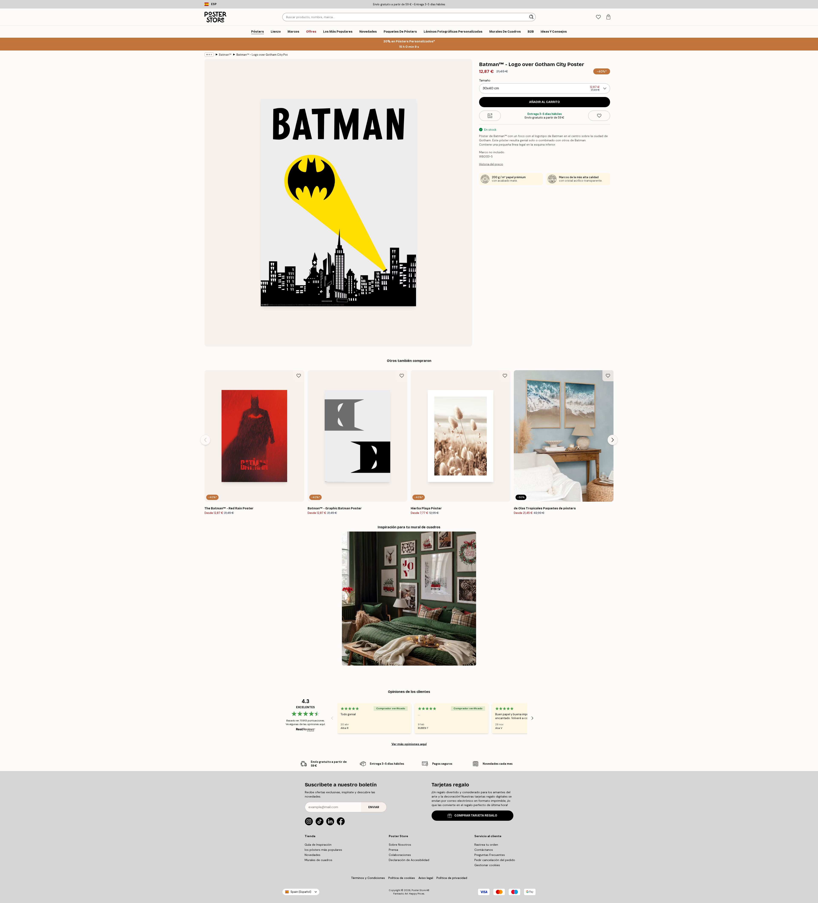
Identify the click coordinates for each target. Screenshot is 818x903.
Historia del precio (491, 164)
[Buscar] (532, 17)
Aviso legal (425, 878)
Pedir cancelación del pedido (494, 860)
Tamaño (484, 80)
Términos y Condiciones (368, 878)
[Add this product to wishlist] (599, 116)
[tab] (598, 17)
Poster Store (419, 890)
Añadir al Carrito (544, 102)
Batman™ (225, 54)
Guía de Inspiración (318, 845)
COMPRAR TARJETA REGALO (475, 815)
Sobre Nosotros (400, 845)
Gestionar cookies (487, 865)
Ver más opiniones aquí (409, 744)
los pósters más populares (323, 850)
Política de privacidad (451, 878)
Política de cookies (401, 878)
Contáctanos (483, 850)
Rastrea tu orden (486, 845)
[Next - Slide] (613, 440)
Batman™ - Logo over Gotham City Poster (262, 54)
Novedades (312, 855)
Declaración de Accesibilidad (409, 860)
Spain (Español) (301, 892)
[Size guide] (490, 116)
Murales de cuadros (318, 860)
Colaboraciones (400, 855)
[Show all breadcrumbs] (209, 54)
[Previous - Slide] (205, 440)
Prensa (393, 850)
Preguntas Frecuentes (489, 855)
